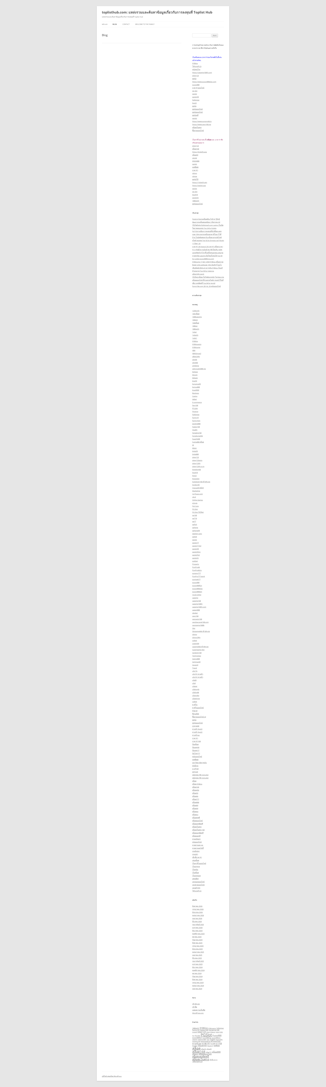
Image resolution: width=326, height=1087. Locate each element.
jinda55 (194, 1032)
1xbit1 (194, 338)
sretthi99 (195, 643)
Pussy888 (216, 1035)
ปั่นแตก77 (195, 750)
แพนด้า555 (196, 888)
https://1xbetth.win (199, 182)
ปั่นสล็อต (195, 744)
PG (193, 1036)
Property (195, 564)
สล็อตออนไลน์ (197, 821)
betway (195, 372)
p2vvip (194, 503)
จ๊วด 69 (194, 711)
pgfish (194, 524)
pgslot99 (195, 97)
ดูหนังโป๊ (195, 179)
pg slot (194, 91)
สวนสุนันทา (196, 839)
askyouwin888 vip (199, 369)
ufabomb (195, 689)
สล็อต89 (195, 805)
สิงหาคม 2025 (197, 943)
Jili (193, 445)
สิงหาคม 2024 (197, 979)
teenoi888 (196, 659)
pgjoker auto (197, 533)
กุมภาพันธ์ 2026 (198, 924)
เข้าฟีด (194, 1007)
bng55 (194, 381)
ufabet (194, 686)
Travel (194, 668)
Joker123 (202, 1032)
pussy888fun (197, 585)
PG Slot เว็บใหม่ (198, 512)
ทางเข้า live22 (197, 729)
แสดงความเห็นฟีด (198, 1010)
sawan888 (196, 610)
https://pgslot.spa (199, 185)
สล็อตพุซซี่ (196, 817)
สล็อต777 (195, 799)
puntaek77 (196, 579)
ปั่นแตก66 (195, 747)
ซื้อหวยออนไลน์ (198, 130)
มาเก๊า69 (195, 769)
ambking (195, 366)
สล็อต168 (195, 149)
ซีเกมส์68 (195, 714)
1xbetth (195, 335)
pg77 (194, 521)
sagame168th (197, 604)
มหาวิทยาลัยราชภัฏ (199, 763)
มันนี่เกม (195, 766)
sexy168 (195, 616)
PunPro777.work (198, 576)
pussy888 (195, 85)
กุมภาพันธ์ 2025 (198, 961)
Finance (195, 411)
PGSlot (206, 1034)
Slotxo (212, 1039)
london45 (196, 485)
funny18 (195, 417)
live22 (194, 103)
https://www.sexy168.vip (201, 124)
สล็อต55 (195, 793)
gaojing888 (196, 424)
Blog (115, 24)
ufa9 (194, 683)
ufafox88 (195, 692)
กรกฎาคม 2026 (197, 909)
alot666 (195, 362)
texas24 (195, 665)
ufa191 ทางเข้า (197, 674)
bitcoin (195, 375)
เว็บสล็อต (195, 872)
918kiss (195, 63)
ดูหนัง (194, 78)
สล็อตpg (195, 811)
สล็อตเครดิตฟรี (197, 824)
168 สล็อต (195, 314)
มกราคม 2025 (197, 964)
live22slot (195, 479)
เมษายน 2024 (197, 988)
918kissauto (196, 344)
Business (195, 393)
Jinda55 (195, 451)
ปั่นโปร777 (196, 753)
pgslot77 (195, 543)
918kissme (196, 347)
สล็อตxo (195, 814)
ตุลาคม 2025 (196, 937)
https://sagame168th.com (202, 72)
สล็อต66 (195, 796)
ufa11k (194, 671)
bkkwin (195, 378)
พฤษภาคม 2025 (198, 952)
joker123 (195, 75)
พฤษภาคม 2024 (198, 985)
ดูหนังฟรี (195, 115)
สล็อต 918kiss (197, 784)
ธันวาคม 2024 (197, 967)
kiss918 (195, 195)
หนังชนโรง (196, 69)
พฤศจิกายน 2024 (198, 970)
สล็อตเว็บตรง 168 (198, 830)
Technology (196, 656)
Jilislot (194, 448)
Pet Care (195, 506)
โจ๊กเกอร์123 (196, 66)
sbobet (195, 613)
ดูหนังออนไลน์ (197, 109)
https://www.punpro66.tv (202, 121)
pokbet (195, 561)
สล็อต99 (195, 155)
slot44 (194, 158)
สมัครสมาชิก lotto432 (200, 775)
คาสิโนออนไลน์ (198, 708)
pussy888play (197, 588)
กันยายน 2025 (197, 940)
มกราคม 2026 (197, 927)
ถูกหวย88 (195, 726)
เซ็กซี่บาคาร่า (197, 857)
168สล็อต (195, 323)
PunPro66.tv (197, 570)
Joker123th (219, 1032)
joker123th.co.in (198, 466)
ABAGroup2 (196, 353)
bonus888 (196, 387)
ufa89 (194, 680)
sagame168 (196, 601)
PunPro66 (196, 567)
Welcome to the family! (144, 24)
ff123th (195, 408)
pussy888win (197, 592)
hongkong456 (197, 436)
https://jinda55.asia (199, 152)
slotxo (194, 173)
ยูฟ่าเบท (195, 772)
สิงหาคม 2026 (197, 906)
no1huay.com (197, 494)
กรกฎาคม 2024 (197, 982)
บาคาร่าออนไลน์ (198, 88)
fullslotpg (195, 100)
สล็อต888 (195, 802)
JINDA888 (195, 161)
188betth (195, 201)
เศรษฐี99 (195, 879)
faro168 (195, 405)
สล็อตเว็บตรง (196, 127)
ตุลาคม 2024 (196, 973)
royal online (196, 595)
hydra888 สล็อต (198, 442)
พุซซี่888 (195, 167)
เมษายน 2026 (197, 918)
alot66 (194, 359)
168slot (195, 320)
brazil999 (195, 390)
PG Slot (195, 509)
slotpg (194, 176)
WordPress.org (197, 1013)
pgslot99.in (196, 552)
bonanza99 (196, 384)
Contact (126, 24)
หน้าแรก (104, 24)
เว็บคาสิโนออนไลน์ (199, 863)
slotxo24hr (196, 637)
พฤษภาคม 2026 (198, 915)
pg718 (194, 518)
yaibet (194, 701)
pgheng (195, 527)
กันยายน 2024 (197, 976)
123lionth (195, 311)
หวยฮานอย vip (197, 845)
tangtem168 (196, 653)
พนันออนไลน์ (197, 756)
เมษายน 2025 (197, 955)
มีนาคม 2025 (197, 958)
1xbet (194, 332)
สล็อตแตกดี (196, 836)
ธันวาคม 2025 (197, 930)
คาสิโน (194, 705)
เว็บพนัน (195, 869)
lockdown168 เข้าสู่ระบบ (201, 482)
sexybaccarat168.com (200, 622)
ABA (193, 350)
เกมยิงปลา (196, 851)
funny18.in (196, 421)
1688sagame (197, 317)
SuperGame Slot (198, 650)
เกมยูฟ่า (195, 854)
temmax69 (196, 662)
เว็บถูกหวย (196, 866)
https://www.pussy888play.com (204, 82)
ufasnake (195, 695)
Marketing (196, 491)
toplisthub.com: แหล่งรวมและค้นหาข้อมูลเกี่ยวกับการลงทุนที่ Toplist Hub (157, 12)
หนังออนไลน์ (197, 842)
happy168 (196, 427)
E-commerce (197, 402)
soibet (194, 640)
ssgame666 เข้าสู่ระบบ (200, 646)
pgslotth (195, 198)
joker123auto (197, 460)
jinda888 (195, 454)
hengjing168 (196, 433)
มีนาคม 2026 (197, 921)
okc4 (194, 497)
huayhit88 (196, 439)
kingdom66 (196, 469)
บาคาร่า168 (196, 741)
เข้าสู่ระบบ (196, 1004)
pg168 (194, 515)
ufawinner (196, 698)
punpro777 (196, 573)
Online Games (197, 500)
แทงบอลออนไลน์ (198, 882)
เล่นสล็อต (195, 860)
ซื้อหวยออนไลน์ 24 (199, 717)
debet (194, 399)
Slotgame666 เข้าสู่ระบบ (201, 631)
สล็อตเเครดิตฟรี (197, 833)
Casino (194, 396)
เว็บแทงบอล (196, 876)
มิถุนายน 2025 (197, 949)
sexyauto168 (197, 619)
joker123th (196, 463)
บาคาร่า (195, 170)
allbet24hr (196, 356)
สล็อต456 (195, 790)
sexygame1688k (198, 625)
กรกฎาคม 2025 (197, 946)
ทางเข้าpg (196, 735)
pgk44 (194, 537)
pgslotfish (196, 555)
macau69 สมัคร (198, 488)
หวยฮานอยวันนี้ (198, 848)
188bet (195, 326)
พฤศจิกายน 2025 (198, 934)
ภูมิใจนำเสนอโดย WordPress (112, 1076)
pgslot (194, 94)
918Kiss (195, 341)
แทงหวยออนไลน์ (198, 885)
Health (194, 430)
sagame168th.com (199, 607)
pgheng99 (196, 530)
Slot (193, 628)
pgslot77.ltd (196, 546)
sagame (195, 598)
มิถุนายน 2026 (197, 912)
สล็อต (194, 781)
